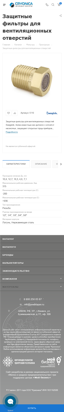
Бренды (7, 255)
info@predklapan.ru (34, 304)
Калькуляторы (13, 263)
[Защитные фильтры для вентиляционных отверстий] (32, 80)
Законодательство (16, 271)
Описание (41, 164)
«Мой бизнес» (42, 377)
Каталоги (9, 247)
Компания (9, 279)
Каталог (8, 239)
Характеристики (16, 164)
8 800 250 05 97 (33, 299)
